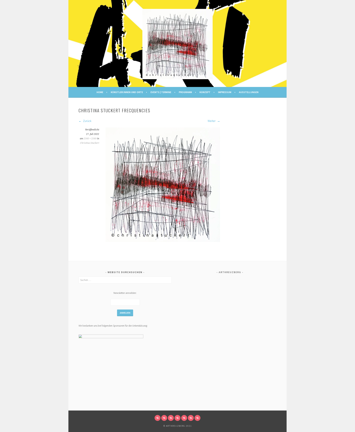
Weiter (212, 121)
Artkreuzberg (230, 272)
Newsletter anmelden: (125, 293)
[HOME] (157, 418)
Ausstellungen (248, 92)
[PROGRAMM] (177, 418)
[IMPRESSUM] (191, 418)
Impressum (224, 92)
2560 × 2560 (90, 138)
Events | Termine (161, 92)
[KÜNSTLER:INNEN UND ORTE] (164, 418)
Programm (185, 92)
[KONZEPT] (184, 418)
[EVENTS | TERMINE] (171, 418)
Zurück (86, 121)
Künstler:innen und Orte (127, 92)
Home (100, 92)
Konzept (205, 92)
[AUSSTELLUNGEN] (197, 418)
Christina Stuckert (89, 143)
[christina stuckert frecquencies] (163, 241)
